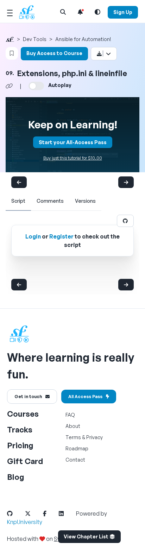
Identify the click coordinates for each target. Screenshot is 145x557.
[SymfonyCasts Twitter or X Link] (33, 513)
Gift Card (25, 461)
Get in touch (28, 396)
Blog (15, 477)
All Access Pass (85, 396)
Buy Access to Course (54, 53)
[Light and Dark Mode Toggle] (97, 12)
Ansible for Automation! (83, 39)
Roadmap (76, 448)
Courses (23, 413)
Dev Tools (34, 39)
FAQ (70, 415)
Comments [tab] (50, 201)
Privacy (94, 437)
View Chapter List (86, 536)
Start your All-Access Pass (73, 142)
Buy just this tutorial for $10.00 (72, 158)
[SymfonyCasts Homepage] (29, 12)
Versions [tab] (85, 201)
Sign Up (122, 12)
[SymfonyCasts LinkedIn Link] (67, 513)
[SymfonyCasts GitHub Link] (15, 513)
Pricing (20, 445)
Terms (73, 437)
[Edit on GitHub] (125, 221)
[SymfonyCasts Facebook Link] (50, 513)
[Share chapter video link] (9, 86)
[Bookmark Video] (12, 53)
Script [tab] (18, 201)
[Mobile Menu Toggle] (10, 12)
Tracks (19, 429)
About (72, 426)
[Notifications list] (80, 12)
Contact (75, 460)
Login (33, 236)
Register (61, 236)
